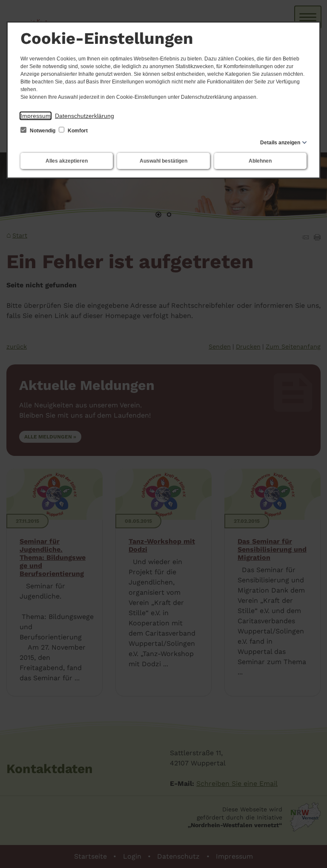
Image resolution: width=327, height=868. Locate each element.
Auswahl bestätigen (163, 161)
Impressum (35, 115)
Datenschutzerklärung (84, 115)
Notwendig (43, 131)
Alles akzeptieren (67, 161)
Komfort (77, 131)
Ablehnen (260, 161)
